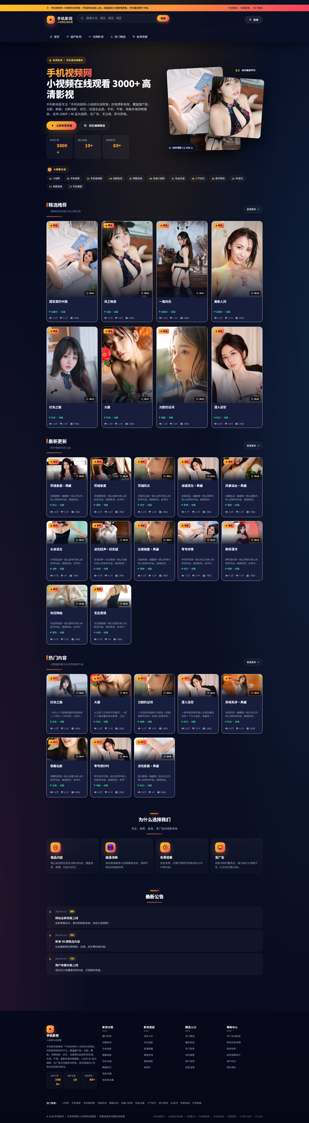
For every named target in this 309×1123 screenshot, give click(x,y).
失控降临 (56, 613)
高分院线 (218, 178)
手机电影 (73, 178)
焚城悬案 (100, 486)
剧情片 (147, 1067)
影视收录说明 (234, 1042)
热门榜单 (258, 7)
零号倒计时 (101, 766)
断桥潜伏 (231, 549)
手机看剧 (75, 186)
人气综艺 (198, 178)
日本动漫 (107, 1061)
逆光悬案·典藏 (148, 766)
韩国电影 (107, 1055)
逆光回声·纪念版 (106, 549)
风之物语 (110, 301)
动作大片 (148, 1036)
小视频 (54, 178)
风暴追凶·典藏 (235, 486)
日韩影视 (107, 1042)
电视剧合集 (108, 1079)
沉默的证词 (166, 407)
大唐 (107, 407)
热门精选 (190, 1036)
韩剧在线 (135, 178)
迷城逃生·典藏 (192, 486)
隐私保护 (231, 1067)
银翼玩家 (56, 766)
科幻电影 (148, 1042)
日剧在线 (115, 178)
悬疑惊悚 (148, 1055)
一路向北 (165, 301)
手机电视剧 (94, 178)
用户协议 (231, 1061)
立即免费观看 (64, 125)
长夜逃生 (56, 549)
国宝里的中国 (58, 301)
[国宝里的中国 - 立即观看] (196, 100)
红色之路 (55, 407)
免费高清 (55, 186)
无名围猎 (100, 613)
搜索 (163, 18)
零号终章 (188, 549)
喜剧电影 (148, 1061)
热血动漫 (178, 178)
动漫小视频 (157, 178)
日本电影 (107, 1048)
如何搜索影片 (234, 1055)
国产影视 (107, 1036)
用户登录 (190, 1061)
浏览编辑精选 (97, 125)
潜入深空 (220, 407)
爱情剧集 (148, 1048)
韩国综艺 (107, 1067)
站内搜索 (190, 1055)
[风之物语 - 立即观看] (236, 107)
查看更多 (251, 209)
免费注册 (190, 1067)
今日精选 (232, 7)
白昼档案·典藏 (148, 549)
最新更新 (190, 1042)
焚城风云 (144, 486)
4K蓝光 (237, 178)
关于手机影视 (234, 1036)
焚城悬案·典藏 (60, 486)
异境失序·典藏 (235, 702)
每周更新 (245, 7)
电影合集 (107, 1073)
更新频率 (231, 1048)
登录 (255, 19)
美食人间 (220, 301)
